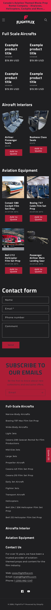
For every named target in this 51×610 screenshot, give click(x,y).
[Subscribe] (42, 392)
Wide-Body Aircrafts (17, 427)
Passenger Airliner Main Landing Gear (37, 258)
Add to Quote (14, 152)
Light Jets (11, 433)
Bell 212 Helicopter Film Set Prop (12, 258)
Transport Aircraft (15, 494)
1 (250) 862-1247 (23, 580)
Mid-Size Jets (13, 449)
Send (11, 345)
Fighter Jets (12, 488)
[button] (3, 20)
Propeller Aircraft (15, 462)
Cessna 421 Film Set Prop (19, 469)
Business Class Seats (38, 139)
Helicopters (12, 501)
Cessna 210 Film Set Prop (19, 475)
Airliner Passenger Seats (11, 140)
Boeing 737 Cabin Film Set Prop (38, 205)
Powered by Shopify (34, 604)
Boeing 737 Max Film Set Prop (22, 420)
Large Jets (11, 456)
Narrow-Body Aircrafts (18, 414)
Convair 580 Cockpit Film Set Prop (12, 205)
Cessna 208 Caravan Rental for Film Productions (25, 442)
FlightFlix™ (20, 604)
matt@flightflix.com (24, 576)
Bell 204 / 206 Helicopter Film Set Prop (24, 509)
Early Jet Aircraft (15, 481)
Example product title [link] (11, 49)
